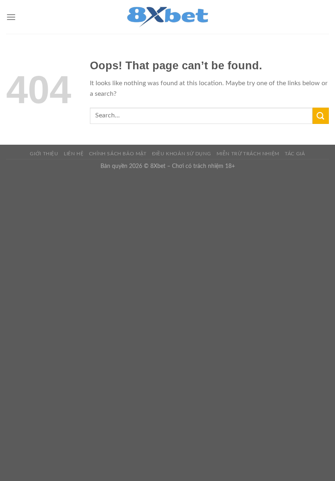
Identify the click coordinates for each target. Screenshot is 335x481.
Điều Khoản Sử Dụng (181, 153)
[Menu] (11, 17)
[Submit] (321, 116)
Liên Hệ (73, 153)
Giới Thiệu (44, 153)
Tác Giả (295, 153)
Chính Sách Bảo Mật (118, 153)
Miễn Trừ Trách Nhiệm (248, 153)
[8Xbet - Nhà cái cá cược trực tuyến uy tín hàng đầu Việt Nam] (167, 17)
